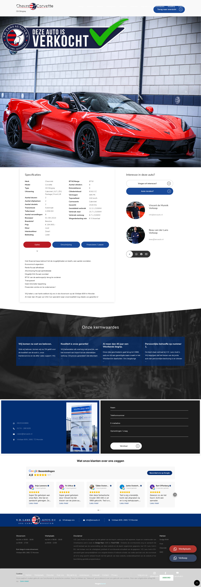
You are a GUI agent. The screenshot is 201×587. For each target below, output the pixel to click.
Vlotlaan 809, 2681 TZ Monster (124, 520)
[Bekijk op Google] (31, 487)
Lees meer (24, 581)
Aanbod (90, 6)
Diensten (123, 6)
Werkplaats (111, 6)
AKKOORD (166, 578)
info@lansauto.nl (156, 214)
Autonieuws (159, 6)
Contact (181, 6)
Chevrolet (163, 548)
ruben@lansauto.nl (24, 434)
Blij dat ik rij (146, 6)
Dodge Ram (100, 543)
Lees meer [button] (33, 503)
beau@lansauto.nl (156, 239)
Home (81, 6)
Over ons (134, 6)
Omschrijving (66, 244)
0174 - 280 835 (24, 428)
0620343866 (22, 423)
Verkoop (183, 558)
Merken (100, 6)
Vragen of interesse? (147, 183)
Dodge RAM (164, 539)
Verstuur (124, 446)
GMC (161, 552)
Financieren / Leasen (95, 244)
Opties (37, 244)
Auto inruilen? (147, 191)
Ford (113, 543)
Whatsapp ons (68, 520)
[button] (26, 494)
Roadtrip (171, 6)
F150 (117, 543)
